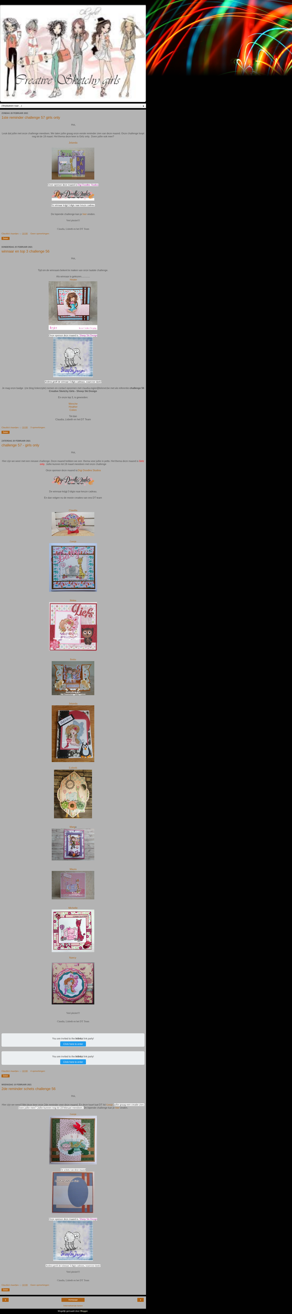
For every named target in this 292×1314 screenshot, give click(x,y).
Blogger (84, 1311)
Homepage (73, 1300)
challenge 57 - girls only (20, 445)
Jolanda (73, 142)
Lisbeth (73, 767)
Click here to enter (73, 1044)
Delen (5, 238)
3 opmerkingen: (37, 427)
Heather (73, 407)
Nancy (73, 957)
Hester (73, 279)
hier (85, 214)
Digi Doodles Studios (88, 185)
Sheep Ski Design (88, 335)
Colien (73, 410)
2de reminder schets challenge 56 (29, 1089)
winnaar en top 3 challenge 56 (25, 251)
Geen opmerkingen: (40, 233)
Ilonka (73, 659)
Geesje (73, 541)
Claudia (73, 510)
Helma (73, 600)
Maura (73, 869)
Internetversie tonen (73, 1305)
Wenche (73, 403)
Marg (72, 827)
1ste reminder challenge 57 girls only (31, 117)
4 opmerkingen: (37, 1071)
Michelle (73, 908)
